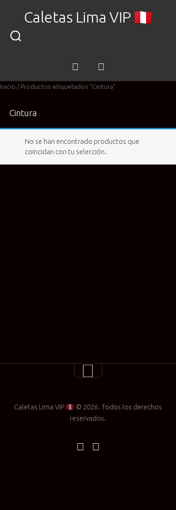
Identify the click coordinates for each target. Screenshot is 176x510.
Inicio (7, 86)
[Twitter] (101, 67)
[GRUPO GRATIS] (75, 67)
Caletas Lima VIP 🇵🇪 (88, 16)
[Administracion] (88, 59)
